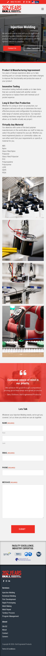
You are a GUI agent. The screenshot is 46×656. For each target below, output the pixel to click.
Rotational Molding (9, 596)
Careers (5, 636)
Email (8, 453)
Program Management (10, 616)
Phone (8, 467)
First (3, 433)
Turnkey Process (8, 613)
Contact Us (12, 48)
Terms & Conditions (8, 649)
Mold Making (7, 606)
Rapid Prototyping (9, 603)
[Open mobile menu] (42, 9)
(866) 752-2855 (16, 2)
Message (9, 482)
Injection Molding (8, 592)
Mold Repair (6, 609)
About (4, 630)
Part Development (9, 599)
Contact (5, 633)
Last (3, 443)
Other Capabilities (33, 48)
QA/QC (4, 626)
